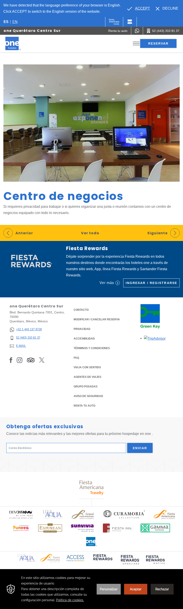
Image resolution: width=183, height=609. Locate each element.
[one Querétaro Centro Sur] (18, 43)
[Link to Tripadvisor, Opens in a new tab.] (31, 360)
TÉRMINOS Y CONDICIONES (92, 348)
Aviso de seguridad (88, 396)
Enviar (140, 448)
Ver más (107, 283)
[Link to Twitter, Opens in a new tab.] (41, 360)
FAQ (76, 357)
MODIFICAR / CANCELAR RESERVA (97, 319)
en (15, 22)
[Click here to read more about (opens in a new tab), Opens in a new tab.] (103, 560)
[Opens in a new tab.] (155, 338)
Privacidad (82, 329)
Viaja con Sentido (87, 367)
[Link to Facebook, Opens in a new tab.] (11, 360)
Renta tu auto (84, 405)
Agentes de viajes (87, 377)
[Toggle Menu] (136, 43)
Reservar (158, 43)
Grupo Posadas (86, 386)
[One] (130, 22)
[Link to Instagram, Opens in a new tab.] (19, 360)
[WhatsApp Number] (137, 31)
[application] (91, 589)
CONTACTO (81, 309)
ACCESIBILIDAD (84, 338)
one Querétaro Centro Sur (32, 30)
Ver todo (90, 233)
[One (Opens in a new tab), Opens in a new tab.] (114, 22)
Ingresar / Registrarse (151, 283)
